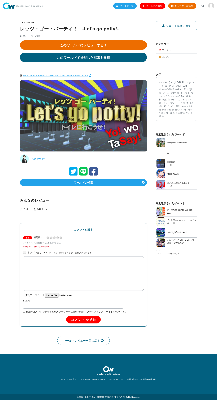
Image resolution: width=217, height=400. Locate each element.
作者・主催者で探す (178, 26)
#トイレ (30, 36)
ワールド (167, 50)
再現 (178, 106)
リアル (189, 99)
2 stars (51, 237)
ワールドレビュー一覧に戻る (81, 340)
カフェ (181, 99)
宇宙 (169, 109)
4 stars (57, 237)
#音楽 (37, 36)
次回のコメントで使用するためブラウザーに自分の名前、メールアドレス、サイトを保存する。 (76, 311)
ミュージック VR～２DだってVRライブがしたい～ (180, 241)
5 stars (60, 237)
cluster (163, 82)
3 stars (54, 237)
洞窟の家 (171, 161)
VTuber (162, 113)
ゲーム (165, 93)
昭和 (190, 109)
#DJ (24, 36)
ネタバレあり (60, 252)
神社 (164, 109)
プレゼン (171, 106)
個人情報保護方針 (148, 379)
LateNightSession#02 (177, 232)
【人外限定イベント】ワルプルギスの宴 (181, 222)
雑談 (164, 99)
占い (187, 113)
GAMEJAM (181, 86)
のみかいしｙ (173, 253)
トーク (179, 102)
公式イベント (181, 109)
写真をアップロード (33, 295)
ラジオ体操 (180, 113)
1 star (47, 237)
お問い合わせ (132, 379)
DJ (183, 82)
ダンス (172, 113)
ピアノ (172, 102)
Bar (183, 96)
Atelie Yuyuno (173, 173)
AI (181, 89)
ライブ (172, 82)
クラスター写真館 (68, 379)
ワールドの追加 (99, 379)
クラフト (185, 92)
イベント (167, 57)
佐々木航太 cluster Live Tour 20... (180, 211)
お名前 (26, 300)
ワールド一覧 (84, 379)
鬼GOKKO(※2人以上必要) (178, 182)
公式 (178, 96)
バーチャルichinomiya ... (178, 142)
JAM (171, 86)
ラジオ (174, 99)
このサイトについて (116, 379)
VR (179, 82)
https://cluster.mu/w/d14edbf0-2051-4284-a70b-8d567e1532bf (55, 75)
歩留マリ (36, 158)
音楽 (185, 89)
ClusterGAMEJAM (169, 89)
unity (173, 92)
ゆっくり (163, 102)
